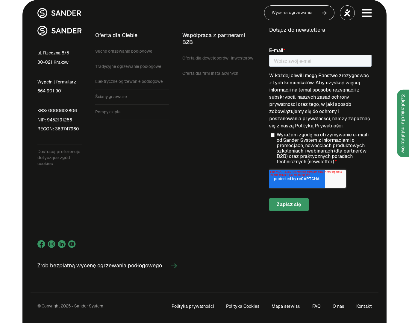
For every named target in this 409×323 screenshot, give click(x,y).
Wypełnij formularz (56, 82)
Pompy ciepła (108, 112)
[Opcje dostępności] (347, 12)
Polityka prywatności (193, 306)
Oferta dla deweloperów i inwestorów (217, 58)
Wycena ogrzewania (292, 12)
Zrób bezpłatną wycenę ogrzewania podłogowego (99, 265)
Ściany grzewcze (111, 97)
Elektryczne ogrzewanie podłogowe (129, 81)
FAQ (316, 306)
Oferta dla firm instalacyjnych (210, 73)
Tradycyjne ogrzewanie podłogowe (128, 66)
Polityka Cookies (243, 306)
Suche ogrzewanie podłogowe (123, 51)
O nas (338, 306)
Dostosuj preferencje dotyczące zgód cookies (58, 157)
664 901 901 (50, 91)
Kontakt (364, 306)
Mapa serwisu (286, 306)
